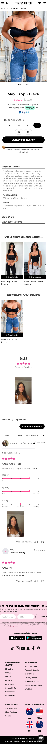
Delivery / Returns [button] (12, 222)
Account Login (31, 666)
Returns (8, 680)
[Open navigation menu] (3, 3)
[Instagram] (17, 649)
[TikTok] (12, 649)
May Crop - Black (17, 9)
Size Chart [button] (8, 217)
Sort (20, 435)
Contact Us (10, 696)
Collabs (8, 716)
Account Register (32, 670)
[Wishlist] (40, 3)
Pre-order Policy (32, 681)
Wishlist (28, 689)
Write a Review (34, 427)
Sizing (8, 673)
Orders (8, 677)
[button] (10, 125)
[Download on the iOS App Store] (17, 639)
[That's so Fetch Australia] (30, 711)
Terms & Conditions (33, 685)
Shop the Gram (11, 712)
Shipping (9, 669)
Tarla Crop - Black (9, 282)
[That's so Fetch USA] (39, 711)
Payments (9, 684)
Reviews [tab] (7, 420)
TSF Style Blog (11, 708)
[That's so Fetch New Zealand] (39, 724)
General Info (10, 688)
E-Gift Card (29, 674)
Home (4, 9)
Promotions (10, 692)
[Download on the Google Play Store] (34, 639)
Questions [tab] (21, 420)
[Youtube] (22, 649)
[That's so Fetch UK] (30, 724)
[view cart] (44, 3)
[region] (23, 390)
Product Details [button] (11, 166)
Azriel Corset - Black (33, 282)
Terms (16, 626)
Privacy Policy (31, 678)
